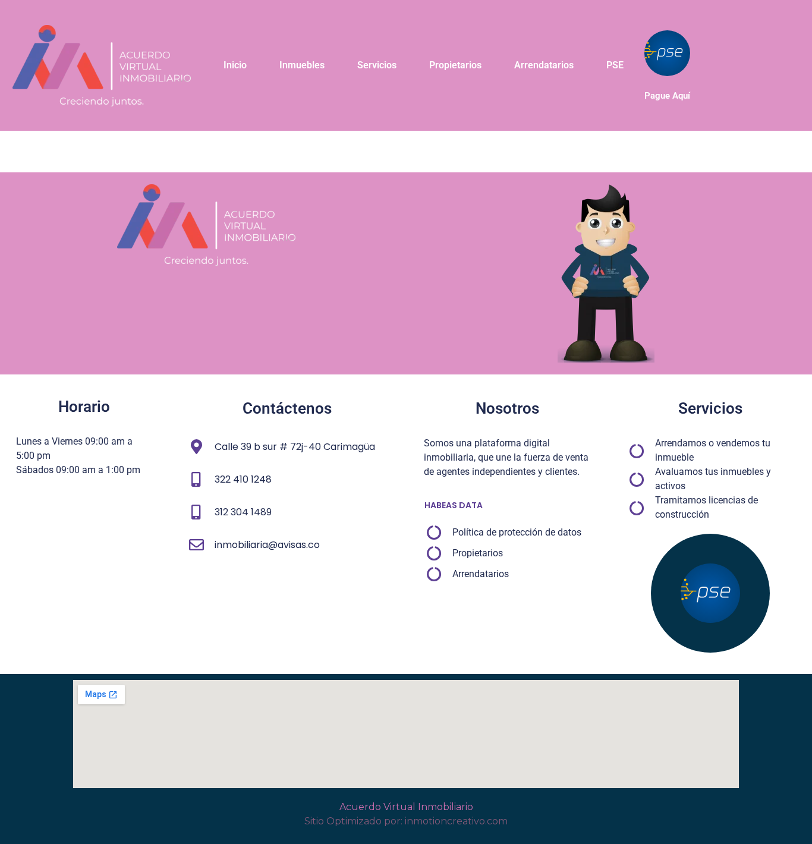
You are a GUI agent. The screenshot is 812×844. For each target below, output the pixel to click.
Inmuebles (302, 65)
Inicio (235, 65)
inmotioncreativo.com (456, 821)
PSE (615, 65)
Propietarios (455, 65)
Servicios (376, 65)
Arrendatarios (544, 65)
